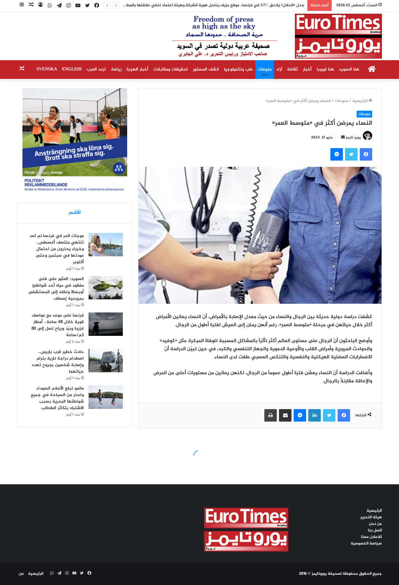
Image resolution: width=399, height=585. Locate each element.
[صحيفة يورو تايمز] (262, 36)
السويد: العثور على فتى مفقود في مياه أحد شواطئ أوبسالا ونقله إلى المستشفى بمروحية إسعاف (56, 288)
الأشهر (75, 213)
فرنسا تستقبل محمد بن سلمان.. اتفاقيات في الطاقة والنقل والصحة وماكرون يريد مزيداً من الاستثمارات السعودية (209, 5)
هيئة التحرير (371, 517)
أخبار (307, 69)
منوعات (265, 69)
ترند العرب (96, 69)
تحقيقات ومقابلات (170, 69)
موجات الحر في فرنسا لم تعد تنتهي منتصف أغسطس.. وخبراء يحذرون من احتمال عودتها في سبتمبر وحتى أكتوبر (56, 249)
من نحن (375, 523)
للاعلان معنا (371, 537)
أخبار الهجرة (137, 69)
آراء (279, 69)
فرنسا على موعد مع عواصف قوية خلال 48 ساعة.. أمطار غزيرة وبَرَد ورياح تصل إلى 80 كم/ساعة (57, 325)
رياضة (116, 69)
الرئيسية (360, 101)
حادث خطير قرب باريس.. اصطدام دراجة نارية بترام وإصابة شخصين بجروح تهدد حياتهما (57, 361)
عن (21, 573)
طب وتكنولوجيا (238, 69)
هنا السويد (349, 69)
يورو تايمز (353, 137)
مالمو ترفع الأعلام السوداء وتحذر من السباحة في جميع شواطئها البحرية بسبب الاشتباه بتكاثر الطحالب (57, 398)
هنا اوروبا (325, 69)
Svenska (46, 69)
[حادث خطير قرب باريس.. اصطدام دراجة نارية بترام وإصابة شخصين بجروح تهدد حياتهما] (106, 360)
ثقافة (292, 69)
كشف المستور (206, 69)
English (72, 69)
